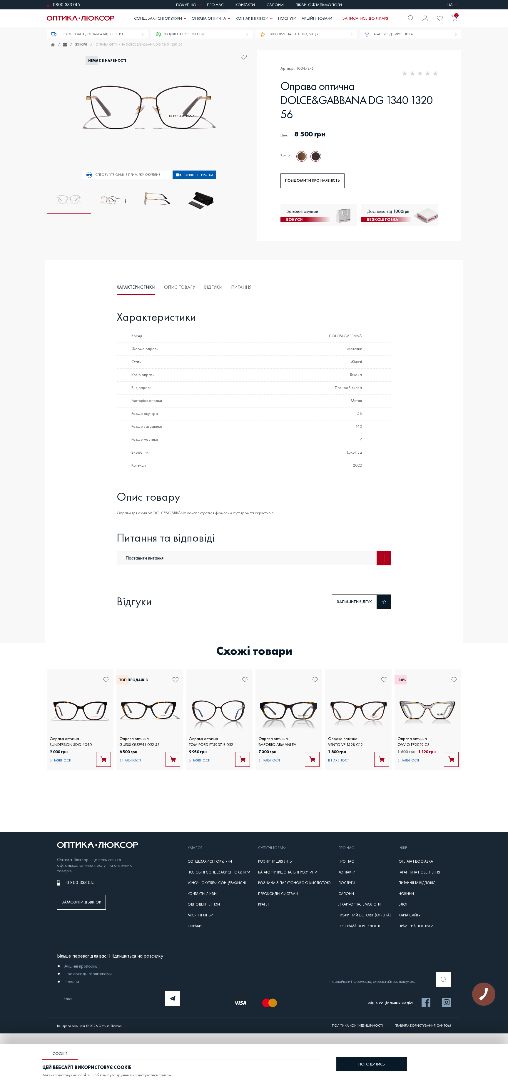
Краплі (264, 904)
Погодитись (371, 1064)
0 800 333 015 (80, 883)
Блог (403, 904)
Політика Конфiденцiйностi (357, 1025)
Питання (241, 287)
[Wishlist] (439, 18)
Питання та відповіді (417, 883)
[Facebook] (426, 1003)
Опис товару (179, 287)
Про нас (346, 861)
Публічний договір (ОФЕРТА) (364, 915)
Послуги (346, 883)
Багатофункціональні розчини (287, 872)
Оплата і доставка (416, 861)
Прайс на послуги (416, 926)
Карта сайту (409, 915)
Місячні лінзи (200, 915)
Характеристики (136, 287)
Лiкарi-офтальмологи (359, 904)
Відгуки (213, 287)
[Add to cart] (103, 759)
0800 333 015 (66, 5)
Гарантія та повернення (419, 872)
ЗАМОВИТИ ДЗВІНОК (81, 902)
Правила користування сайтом (423, 1025)
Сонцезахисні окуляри (210, 861)
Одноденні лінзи (204, 904)
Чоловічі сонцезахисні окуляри (219, 872)
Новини (406, 893)
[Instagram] (446, 1003)
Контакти (346, 872)
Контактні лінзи (202, 893)
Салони (346, 893)
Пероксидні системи (278, 893)
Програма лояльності (359, 926)
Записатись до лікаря (365, 18)
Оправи (195, 926)
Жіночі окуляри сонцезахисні (217, 883)
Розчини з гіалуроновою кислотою (294, 883)
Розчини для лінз (275, 861)
